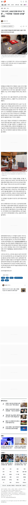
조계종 (3, 277)
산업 (3, 474)
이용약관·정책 (18, 485)
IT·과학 (17, 474)
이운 (3, 280)
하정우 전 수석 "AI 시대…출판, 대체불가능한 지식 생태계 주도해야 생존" (10, 289)
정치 (3, 469)
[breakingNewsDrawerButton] (23, 1)
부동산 (10, 474)
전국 (3, 471)
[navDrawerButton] (26, 1)
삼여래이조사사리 (18, 277)
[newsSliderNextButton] (25, 401)
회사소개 (4, 485)
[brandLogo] (3, 1)
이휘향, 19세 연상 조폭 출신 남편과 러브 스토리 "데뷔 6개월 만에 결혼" (13, 405)
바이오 (24, 474)
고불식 (6, 280)
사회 (10, 469)
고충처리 (24, 485)
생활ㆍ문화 (3, 8)
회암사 (11, 277)
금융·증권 (24, 471)
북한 (17, 471)
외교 (10, 471)
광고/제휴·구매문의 (11, 485)
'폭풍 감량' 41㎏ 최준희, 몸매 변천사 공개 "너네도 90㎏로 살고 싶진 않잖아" (13, 417)
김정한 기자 (5, 21)
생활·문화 (3, 477)
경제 (17, 469)
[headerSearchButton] (21, 1)
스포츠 (2, 453)
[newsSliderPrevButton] (22, 401)
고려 (7, 277)
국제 (24, 469)
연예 (2, 436)
